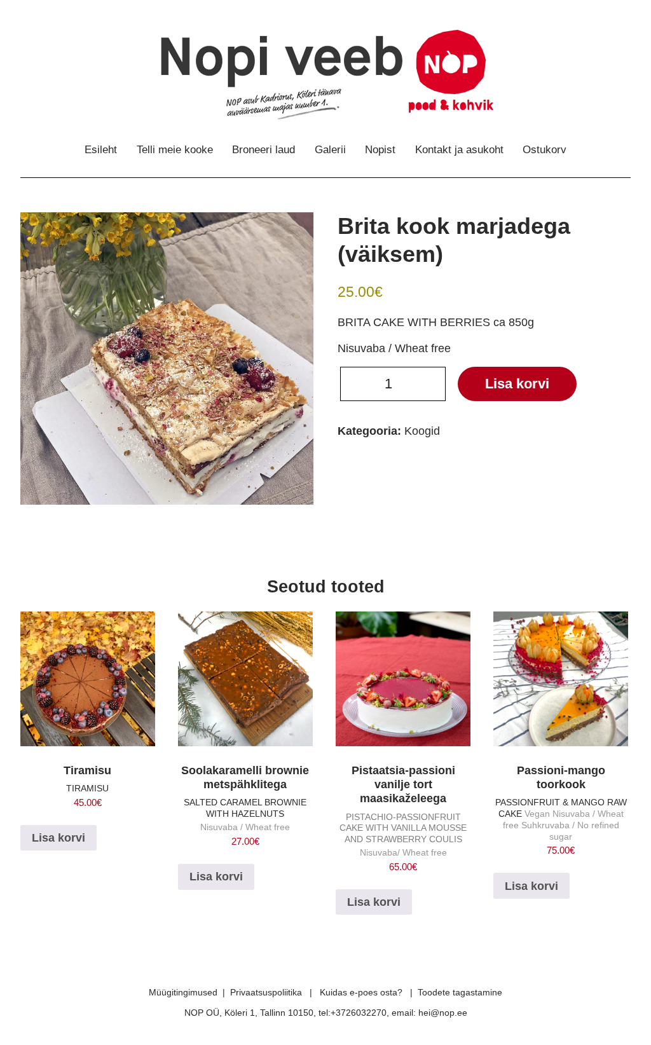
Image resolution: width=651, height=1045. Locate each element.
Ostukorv (544, 150)
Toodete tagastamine (460, 992)
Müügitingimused (183, 992)
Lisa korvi (517, 384)
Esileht (101, 150)
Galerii (330, 150)
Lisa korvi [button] (58, 837)
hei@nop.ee (442, 1012)
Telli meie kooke (175, 150)
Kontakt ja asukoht (459, 150)
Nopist (380, 150)
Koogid (422, 431)
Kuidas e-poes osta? (361, 992)
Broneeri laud (263, 150)
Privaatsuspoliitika (266, 992)
